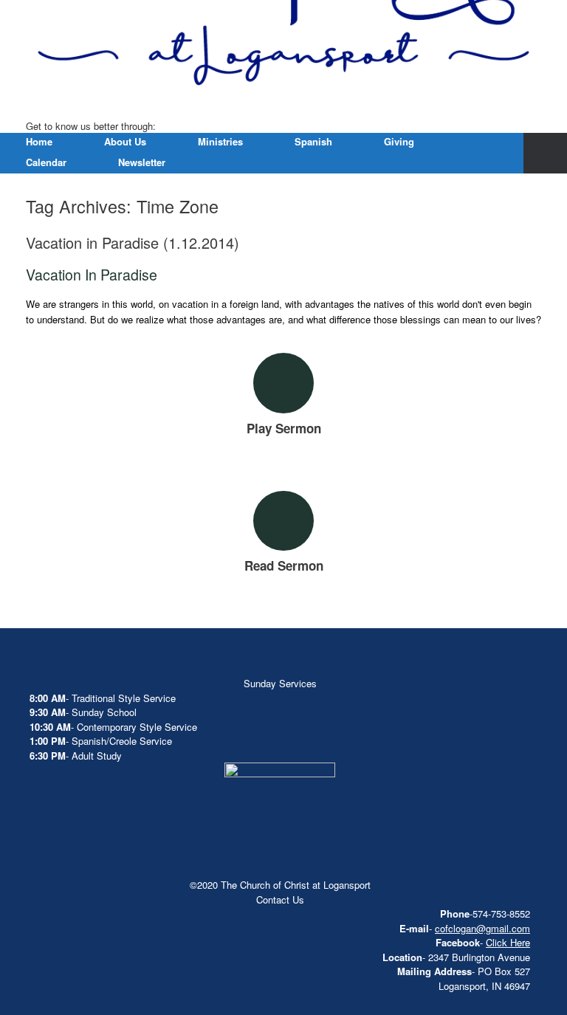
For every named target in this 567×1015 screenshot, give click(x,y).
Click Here (508, 942)
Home (39, 141)
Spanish (313, 141)
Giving (399, 141)
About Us (125, 141)
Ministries (220, 141)
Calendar (46, 162)
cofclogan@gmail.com (482, 928)
